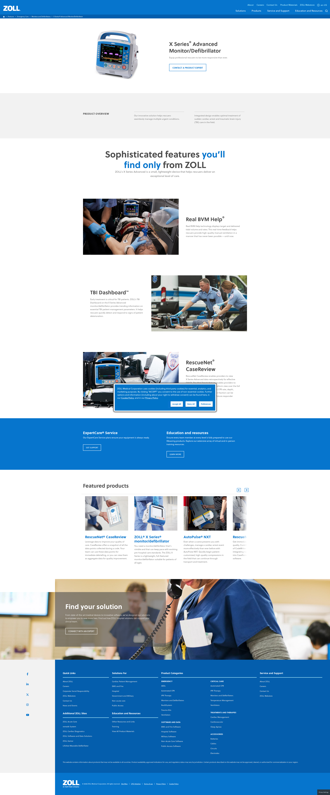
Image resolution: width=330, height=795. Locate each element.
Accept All (176, 404)
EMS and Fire (117, 686)
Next (247, 490)
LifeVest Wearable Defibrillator (75, 745)
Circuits (214, 748)
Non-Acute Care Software (172, 741)
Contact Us (67, 701)
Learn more (175, 454)
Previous (239, 490)
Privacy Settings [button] (323, 792)
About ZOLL (68, 681)
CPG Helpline (136, 784)
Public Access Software (171, 746)
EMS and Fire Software (171, 727)
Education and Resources (309, 10)
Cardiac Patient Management (124, 681)
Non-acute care (118, 701)
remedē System (69, 726)
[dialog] (165, 397)
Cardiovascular (217, 722)
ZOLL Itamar (68, 741)
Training (115, 726)
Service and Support (278, 10)
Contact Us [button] (272, 4)
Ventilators (165, 715)
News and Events (70, 705)
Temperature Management (222, 700)
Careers (260, 4)
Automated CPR (168, 690)
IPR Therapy (166, 695)
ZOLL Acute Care (70, 721)
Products (256, 10)
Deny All (191, 404)
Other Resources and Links (123, 721)
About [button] (251, 4)
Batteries (214, 739)
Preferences (206, 404)
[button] (322, 5)
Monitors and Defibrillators (41, 16)
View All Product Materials (123, 731)
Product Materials (288, 4)
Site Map (124, 784)
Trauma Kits (166, 710)
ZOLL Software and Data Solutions (77, 736)
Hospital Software (168, 731)
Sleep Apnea (216, 727)
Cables (213, 743)
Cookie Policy (174, 784)
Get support (92, 447)
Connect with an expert (81, 631)
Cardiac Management (220, 717)
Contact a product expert (187, 67)
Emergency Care (23, 16)
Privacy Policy (161, 784)
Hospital (115, 691)
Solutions (241, 10)
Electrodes (215, 753)
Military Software (168, 736)
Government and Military (123, 696)
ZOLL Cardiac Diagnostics (73, 731)
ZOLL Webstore (307, 4)
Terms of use (148, 784)
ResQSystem (166, 705)
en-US (324, 5)
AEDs (163, 686)
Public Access (117, 705)
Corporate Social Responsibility (76, 691)
